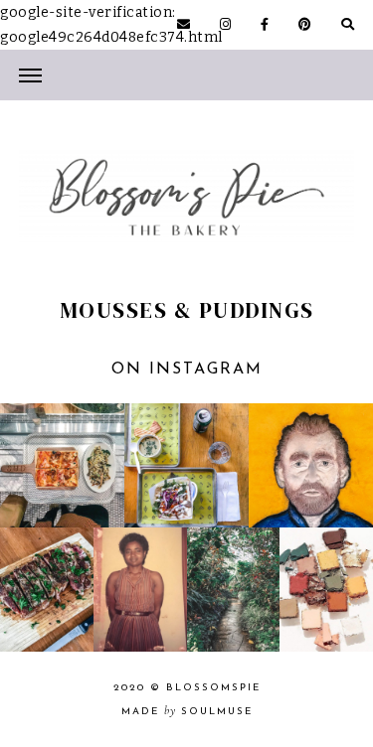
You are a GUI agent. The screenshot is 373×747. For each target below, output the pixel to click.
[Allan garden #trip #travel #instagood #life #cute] (233, 589)
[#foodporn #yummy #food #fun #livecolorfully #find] (46, 589)
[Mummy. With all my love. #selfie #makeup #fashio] (140, 589)
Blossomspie (213, 687)
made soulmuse (187, 711)
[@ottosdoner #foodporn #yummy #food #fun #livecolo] (186, 465)
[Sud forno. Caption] (62, 465)
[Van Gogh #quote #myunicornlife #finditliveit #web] (311, 465)
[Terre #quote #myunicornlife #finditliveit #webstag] (326, 589)
